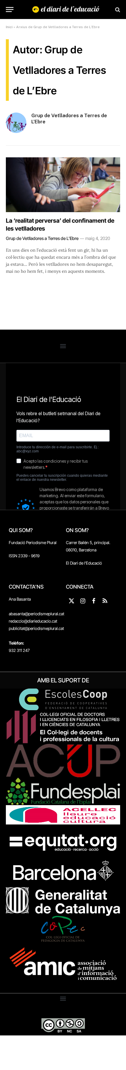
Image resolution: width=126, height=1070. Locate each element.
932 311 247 (19, 650)
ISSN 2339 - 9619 (24, 555)
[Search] (117, 9)
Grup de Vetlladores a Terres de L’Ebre (69, 118)
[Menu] (9, 9)
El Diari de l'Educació (84, 562)
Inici (9, 27)
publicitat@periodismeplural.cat (36, 628)
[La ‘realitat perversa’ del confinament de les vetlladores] (63, 184)
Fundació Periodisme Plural (33, 542)
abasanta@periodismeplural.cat (36, 613)
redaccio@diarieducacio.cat (33, 621)
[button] (63, 346)
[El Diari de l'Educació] (66, 9)
